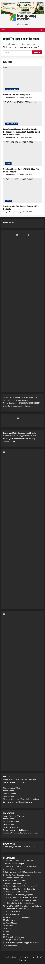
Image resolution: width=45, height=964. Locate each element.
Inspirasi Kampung (12, 89)
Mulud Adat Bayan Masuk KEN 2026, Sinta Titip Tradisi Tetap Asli (21, 170)
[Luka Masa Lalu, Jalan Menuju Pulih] (22, 79)
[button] (3, 30)
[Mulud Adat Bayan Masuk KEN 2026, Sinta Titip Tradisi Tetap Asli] (22, 153)
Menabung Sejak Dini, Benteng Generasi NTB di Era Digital (21, 207)
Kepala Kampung (10, 97)
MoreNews (32, 957)
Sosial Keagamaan (11, 123)
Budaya (8, 163)
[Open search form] (41, 30)
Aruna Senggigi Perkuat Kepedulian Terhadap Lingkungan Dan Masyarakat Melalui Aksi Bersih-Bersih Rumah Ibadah (22, 132)
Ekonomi (8, 201)
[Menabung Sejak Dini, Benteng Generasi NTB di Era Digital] (22, 190)
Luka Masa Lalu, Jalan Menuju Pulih (16, 94)
